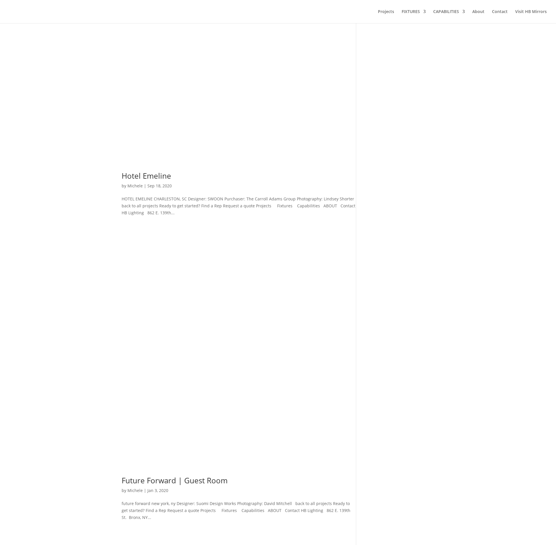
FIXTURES (411, 12)
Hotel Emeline (146, 176)
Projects (386, 12)
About (478, 12)
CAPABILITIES (446, 12)
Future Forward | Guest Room (175, 480)
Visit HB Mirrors (531, 12)
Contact (500, 12)
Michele (135, 186)
